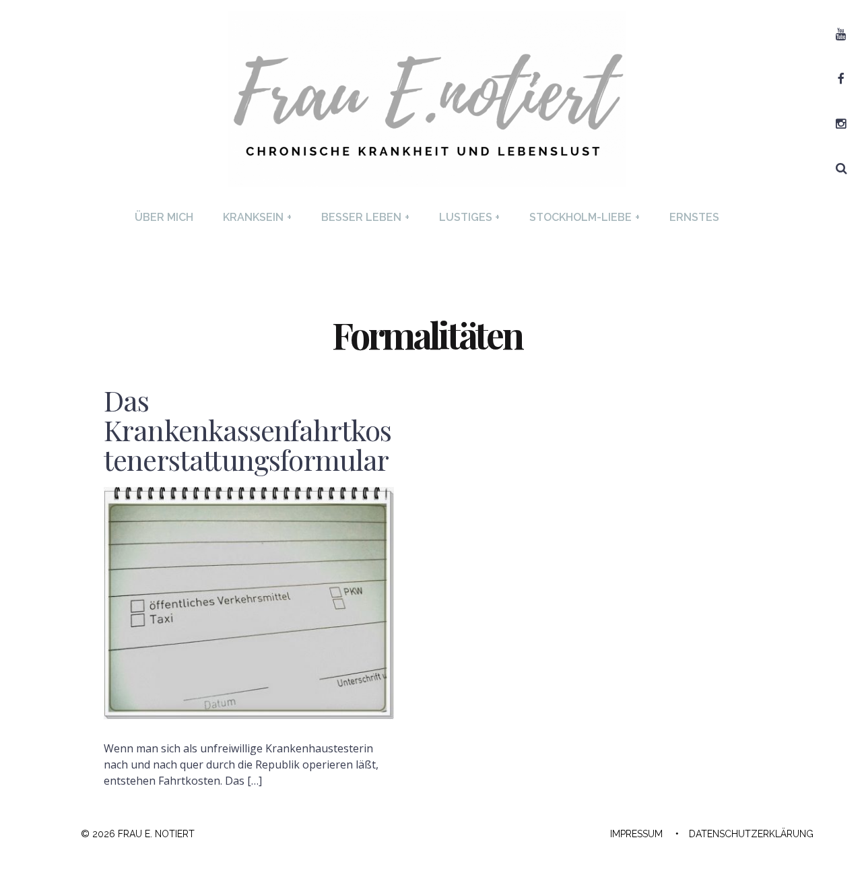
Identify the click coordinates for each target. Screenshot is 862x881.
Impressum (636, 833)
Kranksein (257, 217)
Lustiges (469, 217)
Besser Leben (365, 217)
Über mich (164, 217)
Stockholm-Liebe (584, 217)
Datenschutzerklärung (751, 833)
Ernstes (694, 217)
